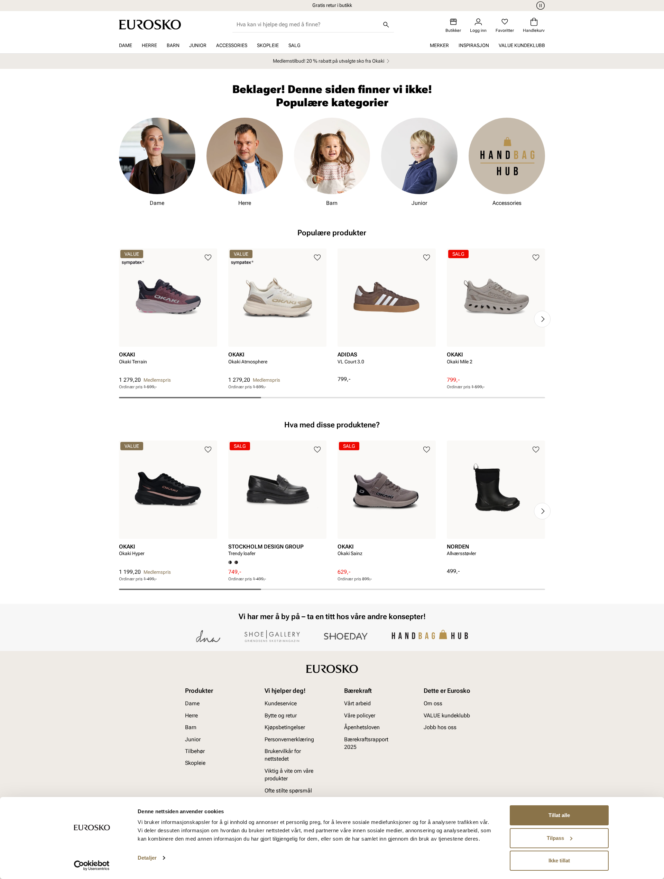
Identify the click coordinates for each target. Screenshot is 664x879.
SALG (294, 45)
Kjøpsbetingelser (285, 727)
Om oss (433, 703)
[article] (168, 312)
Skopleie (268, 45)
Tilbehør (195, 751)
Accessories (231, 45)
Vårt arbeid (357, 703)
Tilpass (555, 838)
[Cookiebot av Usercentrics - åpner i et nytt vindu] (92, 865)
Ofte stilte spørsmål (288, 790)
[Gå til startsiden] (150, 24)
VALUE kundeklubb (522, 45)
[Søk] (386, 24)
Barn (173, 45)
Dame (125, 45)
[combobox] (308, 24)
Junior (197, 45)
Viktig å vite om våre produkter (289, 775)
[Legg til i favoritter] (208, 257)
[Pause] (539, 5)
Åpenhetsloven (362, 727)
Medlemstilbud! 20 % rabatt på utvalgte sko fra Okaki (328, 61)
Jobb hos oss (440, 727)
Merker (439, 45)
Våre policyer (359, 715)
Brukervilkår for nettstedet (283, 755)
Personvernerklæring (289, 739)
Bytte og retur (281, 715)
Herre (149, 45)
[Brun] (236, 562)
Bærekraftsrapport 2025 (366, 743)
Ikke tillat (559, 860)
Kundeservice (281, 703)
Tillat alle (559, 815)
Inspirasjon (474, 45)
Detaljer (147, 858)
